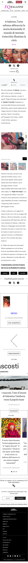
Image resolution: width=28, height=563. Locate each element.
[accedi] (25, 2)
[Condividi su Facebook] (10, 66)
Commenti (12, 71)
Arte (13, 273)
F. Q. (15, 44)
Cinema (23, 10)
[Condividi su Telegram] (18, 66)
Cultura (14, 17)
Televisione (17, 10)
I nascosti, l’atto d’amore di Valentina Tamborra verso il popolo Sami (14, 396)
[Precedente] (14, 341)
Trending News (5, 10)
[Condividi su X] (14, 66)
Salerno (22, 273)
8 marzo (5, 273)
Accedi (8, 498)
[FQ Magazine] (14, 7)
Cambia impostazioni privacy (10, 519)
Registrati (20, 498)
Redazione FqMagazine (11, 467)
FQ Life (11, 10)
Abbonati (19, 2)
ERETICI (14, 313)
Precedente (14, 353)
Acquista (14, 323)
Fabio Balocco (15, 404)
